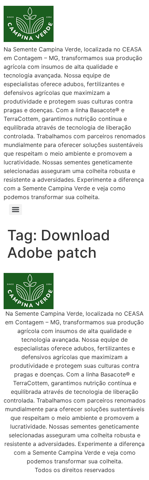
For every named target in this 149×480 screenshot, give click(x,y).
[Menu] (15, 209)
